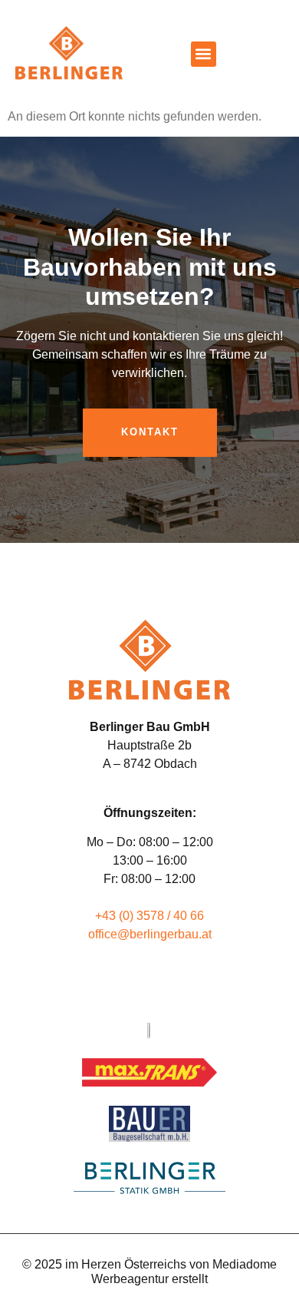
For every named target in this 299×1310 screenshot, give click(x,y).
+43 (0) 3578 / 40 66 (149, 915)
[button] (203, 54)
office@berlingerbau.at (150, 934)
